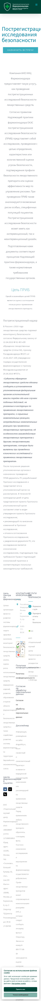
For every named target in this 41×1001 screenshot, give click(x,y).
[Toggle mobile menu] (36, 5)
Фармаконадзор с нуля (35, 607)
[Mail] (10, 789)
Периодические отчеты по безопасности (35, 617)
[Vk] (5, 789)
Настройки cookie (19, 983)
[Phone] (5, 794)
